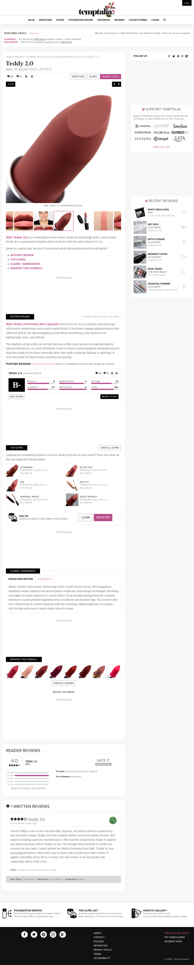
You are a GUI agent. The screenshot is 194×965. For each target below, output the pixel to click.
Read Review (16, 396)
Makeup (34, 56)
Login (187, 2)
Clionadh (10, 39)
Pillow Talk (86, 467)
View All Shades (64, 683)
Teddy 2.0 (19, 63)
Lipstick (53, 56)
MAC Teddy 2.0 (16, 237)
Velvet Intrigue (88, 496)
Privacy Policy (103, 949)
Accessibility (102, 958)
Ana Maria (19, 823)
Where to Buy (110, 76)
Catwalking (26, 467)
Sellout (84, 482)
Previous (114, 84)
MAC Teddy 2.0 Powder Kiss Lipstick (32, 324)
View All (34, 33)
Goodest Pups (173, 941)
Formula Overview (43, 364)
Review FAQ (100, 945)
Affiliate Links (100, 317)
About (98, 933)
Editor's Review (22, 255)
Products (21, 56)
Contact (99, 937)
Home (9, 56)
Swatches (78, 76)
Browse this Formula (26, 268)
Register (103, 517)
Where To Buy (109, 396)
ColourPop (11, 42)
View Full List (161, 147)
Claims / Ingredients (25, 264)
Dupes (93, 76)
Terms (97, 954)
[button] (32, 20)
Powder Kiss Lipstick (72, 56)
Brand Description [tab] (20, 579)
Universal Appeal (29, 496)
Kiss (22, 482)
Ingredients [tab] (45, 579)
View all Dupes (110, 447)
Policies (99, 941)
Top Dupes (17, 259)
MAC (9, 69)
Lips (43, 56)
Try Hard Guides (174, 937)
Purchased (113, 317)
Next (119, 84)
